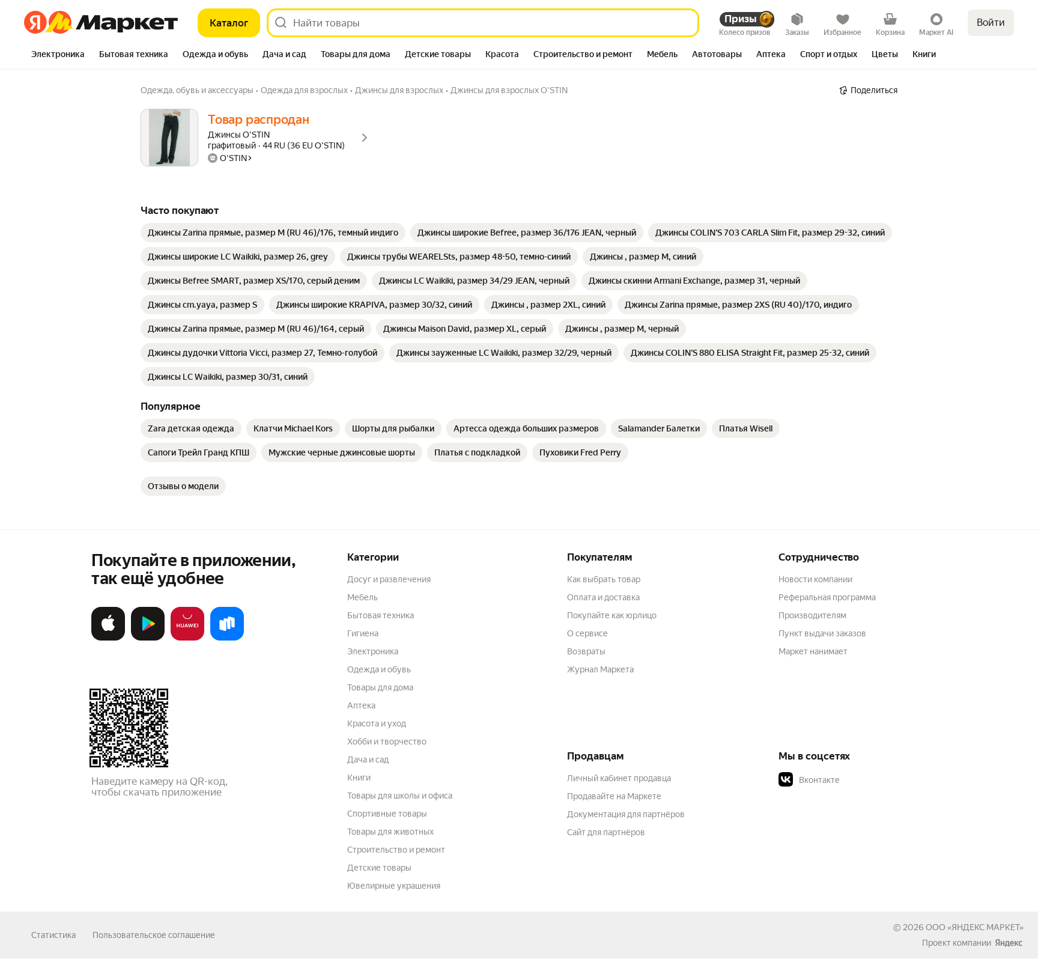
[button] (862, 780)
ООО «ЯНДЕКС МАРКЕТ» (975, 927)
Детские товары (379, 867)
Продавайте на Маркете (614, 796)
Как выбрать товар (603, 579)
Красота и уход (376, 723)
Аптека (361, 705)
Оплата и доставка (603, 597)
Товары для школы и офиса (399, 795)
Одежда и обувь (379, 669)
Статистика (53, 935)
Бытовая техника (380, 615)
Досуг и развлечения (389, 579)
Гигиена (362, 633)
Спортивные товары (387, 813)
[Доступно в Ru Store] (227, 638)
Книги (359, 777)
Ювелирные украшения (393, 885)
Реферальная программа (827, 597)
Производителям (812, 615)
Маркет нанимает (813, 651)
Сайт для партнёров (606, 832)
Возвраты (586, 651)
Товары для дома (380, 687)
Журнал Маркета (600, 669)
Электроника (372, 651)
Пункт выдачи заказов (822, 633)
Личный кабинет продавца (619, 778)
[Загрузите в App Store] (108, 638)
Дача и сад (368, 759)
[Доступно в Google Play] (148, 638)
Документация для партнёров (626, 814)
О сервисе (587, 633)
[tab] (58, 55)
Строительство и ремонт (396, 849)
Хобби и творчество (386, 741)
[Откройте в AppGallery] (187, 638)
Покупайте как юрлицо (612, 615)
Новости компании (815, 579)
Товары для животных (390, 831)
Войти (991, 22)
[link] (273, 232)
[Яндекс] (1009, 943)
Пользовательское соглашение (154, 935)
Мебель (362, 597)
